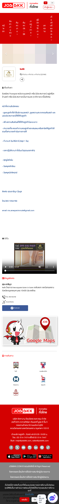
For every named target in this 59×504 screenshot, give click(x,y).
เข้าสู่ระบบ (48, 7)
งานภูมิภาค (31, 27)
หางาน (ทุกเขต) (40, 74)
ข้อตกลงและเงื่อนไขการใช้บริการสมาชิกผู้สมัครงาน (29, 477)
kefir (22, 69)
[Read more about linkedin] (35, 447)
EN (52, 3)
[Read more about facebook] (11, 447)
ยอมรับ (24, 499)
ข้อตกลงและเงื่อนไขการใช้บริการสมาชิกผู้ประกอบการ (29, 471)
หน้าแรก (3, 28)
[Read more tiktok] (48, 447)
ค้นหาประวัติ (24, 28)
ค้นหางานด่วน (10, 28)
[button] (6, 54)
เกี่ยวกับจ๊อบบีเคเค (51, 27)
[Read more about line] (42, 447)
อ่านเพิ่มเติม (29, 494)
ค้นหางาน (17, 27)
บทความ (44, 28)
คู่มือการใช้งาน (38, 27)
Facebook (16, 308)
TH (45, 3)
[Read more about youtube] (23, 447)
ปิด (35, 499)
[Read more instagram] (29, 447)
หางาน (24, 74)
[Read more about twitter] (17, 447)
